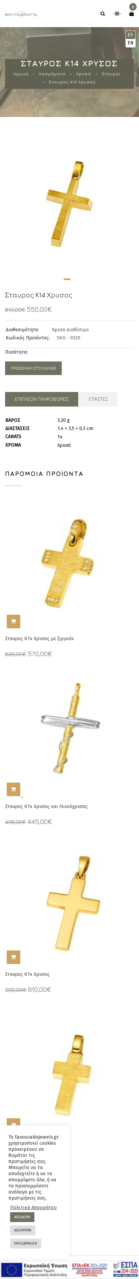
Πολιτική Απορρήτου (33, 1207)
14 (59, 437)
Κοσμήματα (52, 73)
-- (117, 14)
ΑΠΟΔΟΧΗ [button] (22, 1217)
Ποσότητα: (16, 352)
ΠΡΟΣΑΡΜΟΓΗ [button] (25, 1243)
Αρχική (21, 73)
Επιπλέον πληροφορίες (41, 399)
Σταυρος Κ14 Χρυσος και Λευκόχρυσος (46, 806)
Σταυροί (111, 73)
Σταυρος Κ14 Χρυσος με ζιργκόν (39, 639)
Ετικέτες (98, 399)
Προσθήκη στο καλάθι (33, 368)
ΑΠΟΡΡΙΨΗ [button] (22, 1230)
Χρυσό (64, 445)
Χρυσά (83, 73)
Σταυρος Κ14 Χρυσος (27, 974)
